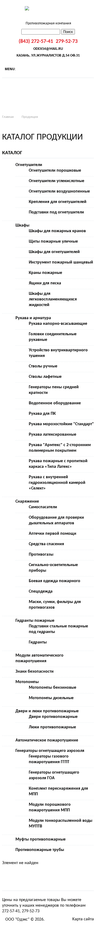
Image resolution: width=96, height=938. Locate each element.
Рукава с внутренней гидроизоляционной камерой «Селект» (57, 483)
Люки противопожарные (52, 727)
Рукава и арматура (33, 318)
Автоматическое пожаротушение (46, 740)
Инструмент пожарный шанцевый (61, 262)
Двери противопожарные (53, 717)
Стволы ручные (43, 366)
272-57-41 (11, 911)
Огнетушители (28, 165)
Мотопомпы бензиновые (52, 687)
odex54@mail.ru (48, 49)
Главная (8, 117)
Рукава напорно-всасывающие (58, 324)
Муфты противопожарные (40, 839)
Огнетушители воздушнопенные (59, 191)
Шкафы (22, 225)
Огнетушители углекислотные (56, 181)
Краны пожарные (45, 273)
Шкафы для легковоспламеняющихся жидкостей (53, 299)
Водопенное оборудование (55, 403)
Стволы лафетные (45, 377)
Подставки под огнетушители (56, 212)
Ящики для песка (45, 283)
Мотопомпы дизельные (51, 698)
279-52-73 (67, 41)
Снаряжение (27, 501)
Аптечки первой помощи (52, 534)
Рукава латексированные (52, 434)
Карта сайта (83, 919)
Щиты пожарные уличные (53, 241)
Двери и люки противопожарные (47, 711)
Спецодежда (41, 591)
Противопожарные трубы (39, 850)
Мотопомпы (27, 682)
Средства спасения (46, 544)
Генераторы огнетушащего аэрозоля (49, 751)
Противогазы (41, 554)
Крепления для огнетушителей (57, 202)
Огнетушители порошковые (55, 170)
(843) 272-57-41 (36, 41)
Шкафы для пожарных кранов (57, 231)
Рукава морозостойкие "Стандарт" (61, 424)
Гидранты (38, 642)
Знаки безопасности (34, 671)
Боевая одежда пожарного (54, 581)
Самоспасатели (43, 507)
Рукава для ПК (42, 414)
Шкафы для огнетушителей (54, 252)
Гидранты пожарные (34, 621)
